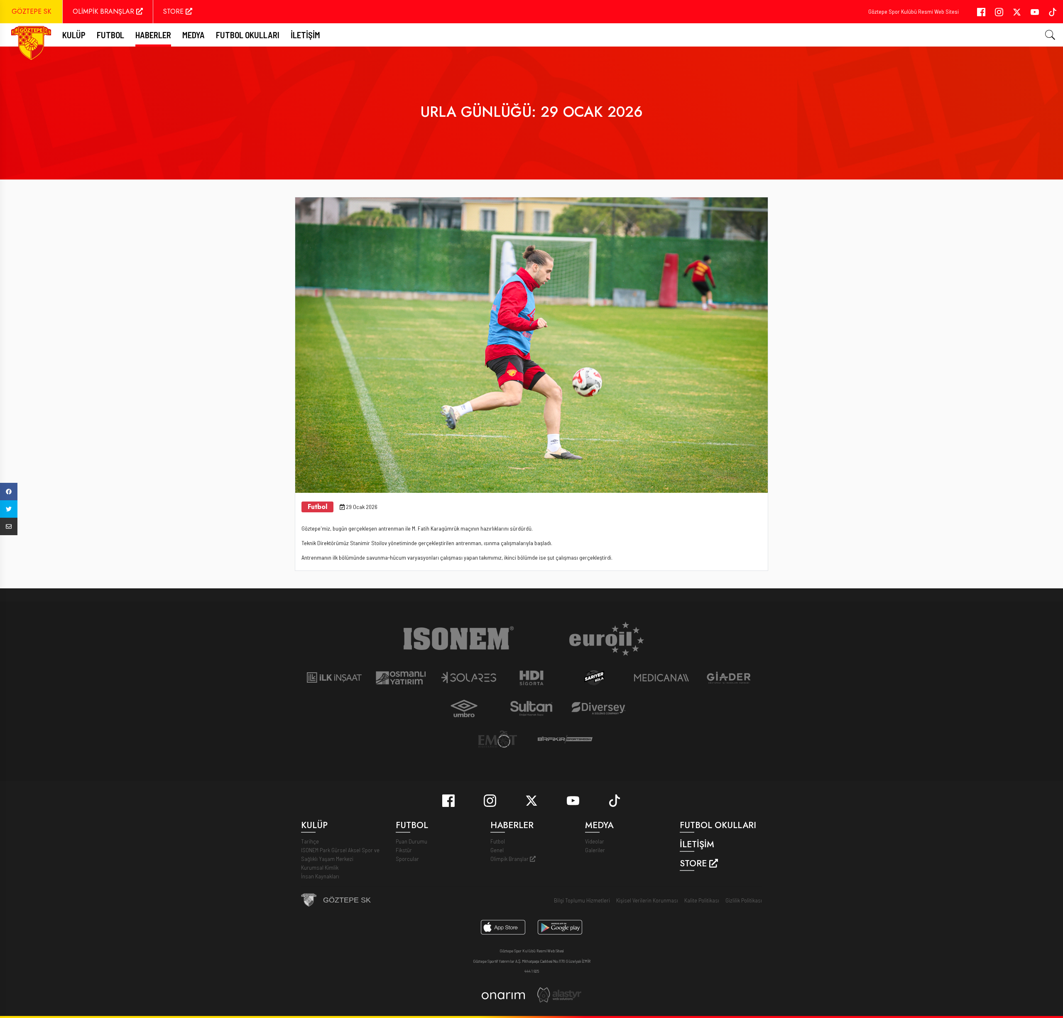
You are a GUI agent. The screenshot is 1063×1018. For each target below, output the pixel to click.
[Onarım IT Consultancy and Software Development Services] (503, 994)
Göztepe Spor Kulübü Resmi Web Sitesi (913, 11)
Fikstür (404, 849)
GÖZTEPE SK (31, 11)
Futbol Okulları (247, 35)
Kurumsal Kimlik (319, 867)
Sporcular (407, 858)
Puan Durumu (411, 841)
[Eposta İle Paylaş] (8, 526)
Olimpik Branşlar (510, 858)
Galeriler (595, 849)
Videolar (594, 841)
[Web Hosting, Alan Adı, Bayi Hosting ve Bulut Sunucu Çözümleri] (559, 994)
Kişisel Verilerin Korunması (647, 900)
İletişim (305, 35)
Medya (193, 35)
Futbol (497, 841)
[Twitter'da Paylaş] (8, 509)
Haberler (153, 35)
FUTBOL (110, 35)
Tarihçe (310, 841)
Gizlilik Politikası (743, 900)
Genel (497, 849)
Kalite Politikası (701, 900)
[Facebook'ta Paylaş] (8, 491)
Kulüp (74, 35)
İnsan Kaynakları (320, 876)
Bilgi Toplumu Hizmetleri (582, 900)
